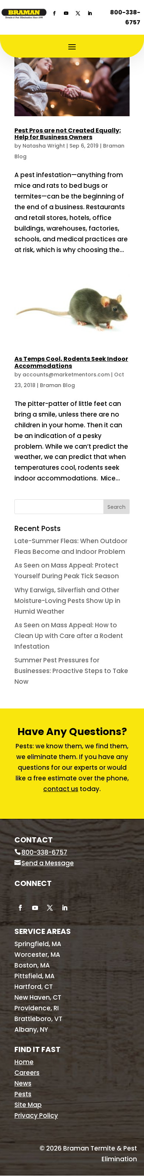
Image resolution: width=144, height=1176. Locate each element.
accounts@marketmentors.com (66, 374)
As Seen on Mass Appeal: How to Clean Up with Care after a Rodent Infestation (68, 636)
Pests (22, 1094)
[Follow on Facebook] (54, 13)
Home (24, 1062)
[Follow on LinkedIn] (89, 13)
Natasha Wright (44, 145)
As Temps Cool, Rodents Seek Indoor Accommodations (71, 362)
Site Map (28, 1104)
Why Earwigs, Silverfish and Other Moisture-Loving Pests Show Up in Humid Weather (67, 601)
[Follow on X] (77, 13)
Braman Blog (57, 385)
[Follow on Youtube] (66, 13)
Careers (27, 1072)
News (22, 1083)
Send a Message (47, 863)
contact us (60, 788)
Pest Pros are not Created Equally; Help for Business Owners (67, 133)
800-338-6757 (125, 17)
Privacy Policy (36, 1115)
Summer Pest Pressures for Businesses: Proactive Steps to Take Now (71, 671)
